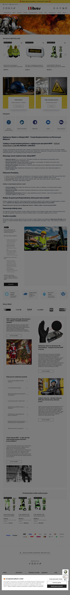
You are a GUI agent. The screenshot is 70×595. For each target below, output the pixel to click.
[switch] (65, 579)
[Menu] (68, 570)
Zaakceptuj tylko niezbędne (56, 579)
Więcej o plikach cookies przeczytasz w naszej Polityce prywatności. (25, 586)
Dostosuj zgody (57, 582)
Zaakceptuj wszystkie (57, 586)
